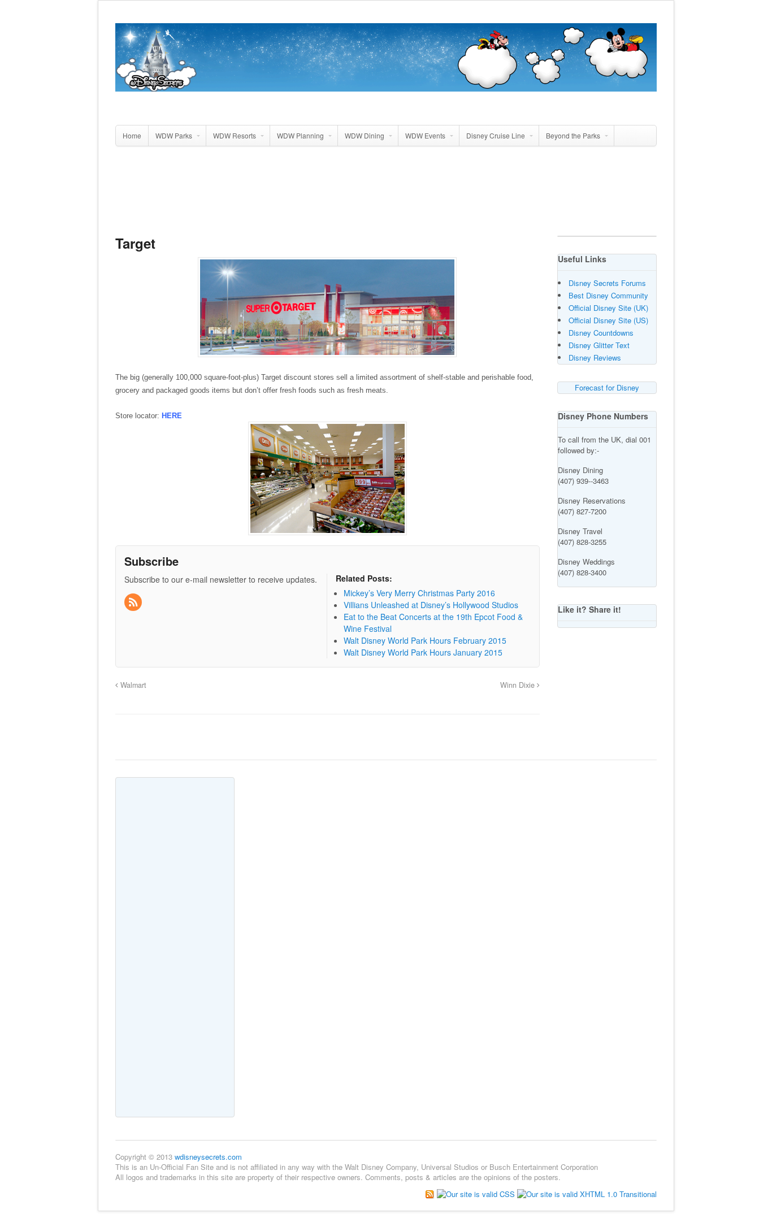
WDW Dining (364, 135)
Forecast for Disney (607, 387)
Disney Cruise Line (495, 135)
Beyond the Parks (573, 135)
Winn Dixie (518, 685)
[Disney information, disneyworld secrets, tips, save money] (386, 85)
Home (132, 135)
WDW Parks (173, 135)
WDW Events (425, 135)
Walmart (132, 685)
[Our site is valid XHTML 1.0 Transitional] (587, 1192)
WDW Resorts (234, 135)
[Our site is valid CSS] (477, 1192)
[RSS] (134, 602)
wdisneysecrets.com (208, 1156)
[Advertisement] (386, 195)
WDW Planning (300, 135)
